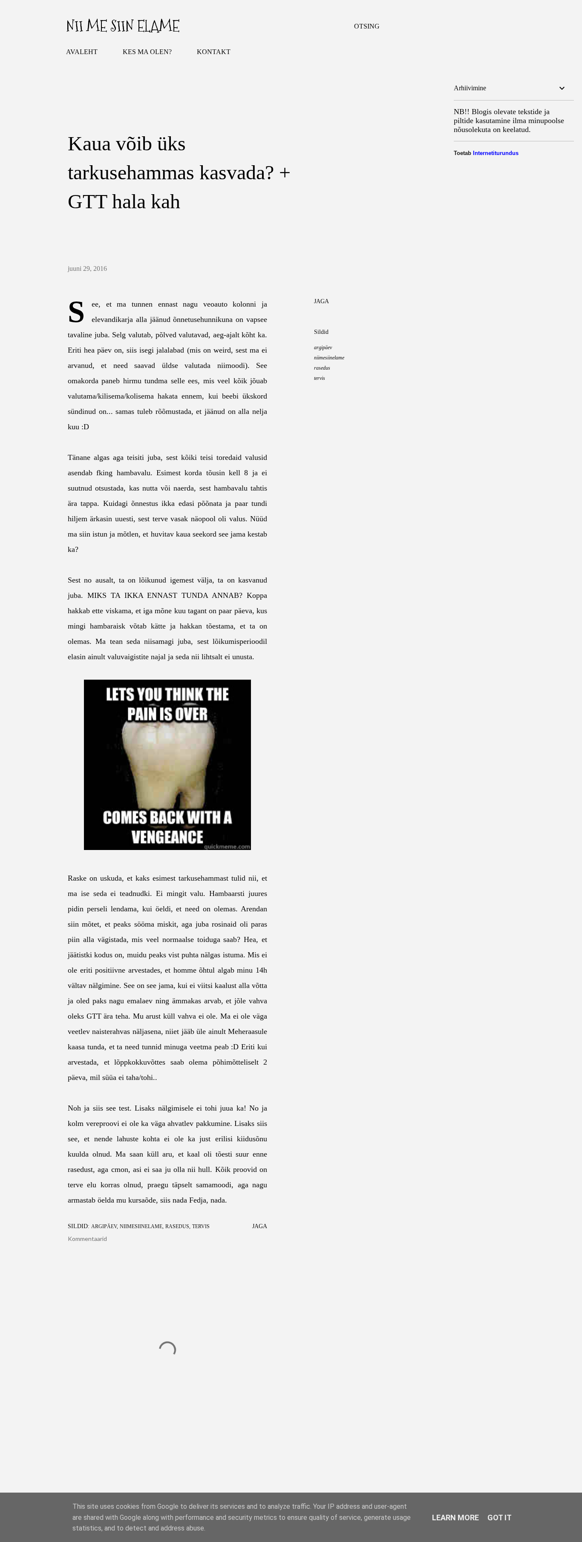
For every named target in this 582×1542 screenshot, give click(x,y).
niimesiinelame (329, 358)
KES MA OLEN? (147, 51)
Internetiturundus (496, 153)
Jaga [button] (321, 301)
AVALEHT (82, 51)
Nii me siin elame (122, 26)
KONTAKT (213, 51)
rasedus (322, 368)
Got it (499, 1517)
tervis (319, 378)
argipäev (323, 347)
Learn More (455, 1517)
